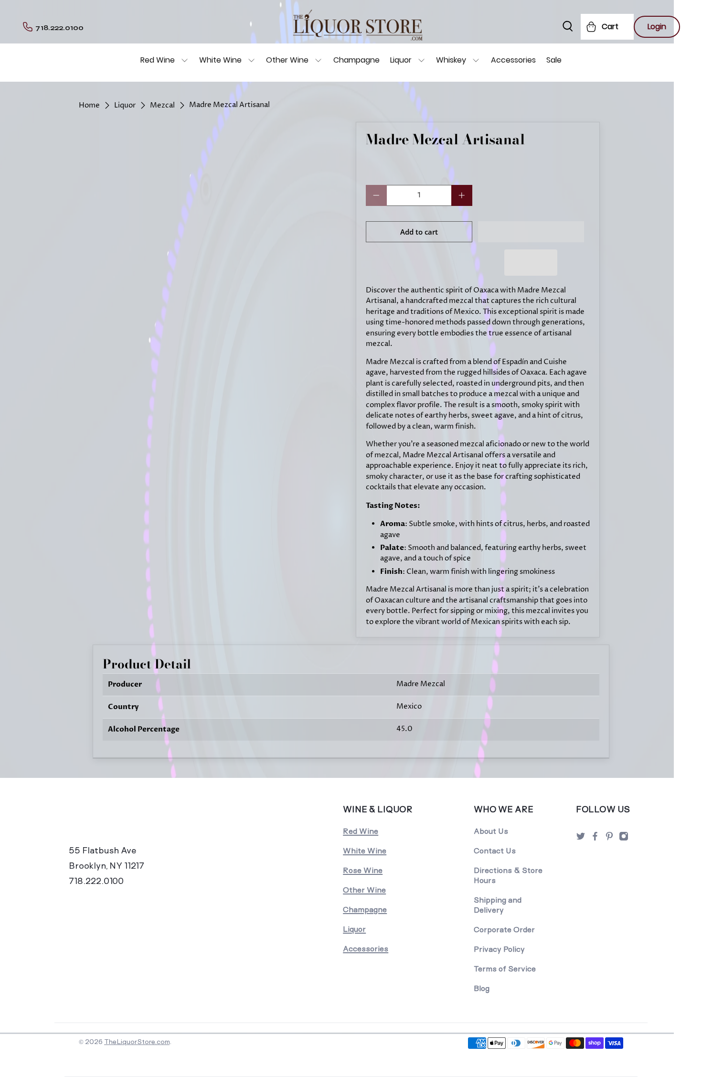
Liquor (401, 59)
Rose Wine (363, 870)
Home (89, 105)
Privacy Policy (499, 949)
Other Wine (287, 59)
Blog (481, 988)
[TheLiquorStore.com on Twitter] (580, 838)
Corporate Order (504, 929)
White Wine (220, 59)
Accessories (513, 59)
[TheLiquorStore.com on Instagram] (623, 838)
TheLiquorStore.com (137, 1041)
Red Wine (157, 59)
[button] (531, 231)
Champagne (356, 59)
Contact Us (495, 850)
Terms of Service (505, 968)
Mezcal (162, 105)
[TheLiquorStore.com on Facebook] (595, 838)
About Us (491, 831)
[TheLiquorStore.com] (135, 822)
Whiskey (451, 59)
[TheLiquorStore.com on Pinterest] (609, 838)
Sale (554, 59)
